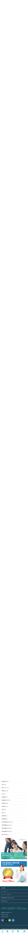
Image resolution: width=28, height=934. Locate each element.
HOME (7, 932)
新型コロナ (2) (5, 787)
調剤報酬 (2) (4, 818)
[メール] (9, 920)
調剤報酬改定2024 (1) (7, 828)
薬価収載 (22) (5, 803)
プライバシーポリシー (6, 894)
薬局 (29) (4, 809)
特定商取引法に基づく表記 (7, 897)
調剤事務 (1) (4, 815)
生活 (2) (3, 793)
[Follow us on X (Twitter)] (6, 920)
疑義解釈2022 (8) (6, 800)
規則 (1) (3, 812)
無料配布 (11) (5, 790)
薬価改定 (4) (4, 806)
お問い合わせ (4, 901)
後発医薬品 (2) (5, 781)
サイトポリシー (4, 891)
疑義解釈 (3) (4, 797)
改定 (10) (4, 784)
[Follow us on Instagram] (13, 920)
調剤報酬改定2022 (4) (7, 825)
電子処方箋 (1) (5, 834)
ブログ (18, 932)
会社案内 (3, 888)
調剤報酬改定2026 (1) (7, 831)
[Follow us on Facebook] (2, 920)
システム (12, 932)
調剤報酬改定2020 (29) (7, 822)
